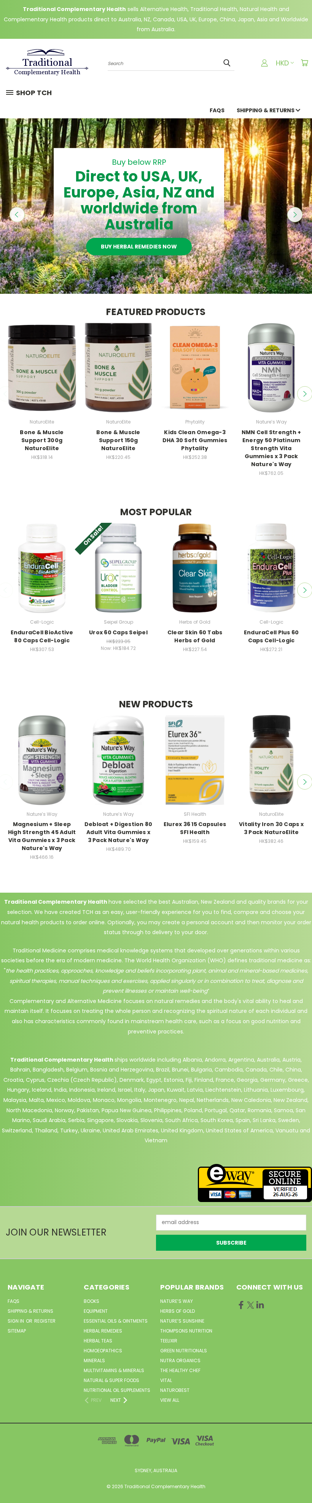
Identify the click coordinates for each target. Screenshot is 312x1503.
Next (294, 214)
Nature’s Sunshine (182, 1321)
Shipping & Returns (266, 110)
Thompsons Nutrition (186, 1331)
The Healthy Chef (180, 1370)
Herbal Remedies (103, 1331)
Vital (166, 1380)
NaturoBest (174, 1390)
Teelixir (168, 1340)
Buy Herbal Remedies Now (139, 246)
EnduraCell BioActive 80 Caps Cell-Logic (42, 636)
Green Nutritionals (183, 1350)
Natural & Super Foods (111, 1380)
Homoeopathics (103, 1350)
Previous (17, 214)
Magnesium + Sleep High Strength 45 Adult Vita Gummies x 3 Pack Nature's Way (42, 836)
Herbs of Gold (177, 1311)
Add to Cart (42, 374)
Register (45, 1321)
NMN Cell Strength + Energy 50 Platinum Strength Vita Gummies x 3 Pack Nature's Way (271, 448)
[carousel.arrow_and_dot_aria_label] (151, 280)
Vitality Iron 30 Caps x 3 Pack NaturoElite (271, 828)
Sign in (16, 1321)
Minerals (94, 1360)
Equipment (96, 1311)
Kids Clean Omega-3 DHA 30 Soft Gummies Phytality (195, 440)
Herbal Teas (98, 1340)
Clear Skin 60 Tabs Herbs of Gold (195, 636)
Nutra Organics (180, 1360)
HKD (282, 63)
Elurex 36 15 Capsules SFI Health (195, 828)
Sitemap (17, 1331)
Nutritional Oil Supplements (117, 1390)
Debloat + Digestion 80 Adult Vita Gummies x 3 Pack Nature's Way (118, 832)
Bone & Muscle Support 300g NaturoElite (42, 440)
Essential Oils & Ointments (116, 1321)
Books (91, 1301)
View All (169, 1400)
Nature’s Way (176, 1301)
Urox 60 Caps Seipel (118, 632)
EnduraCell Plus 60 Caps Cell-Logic (271, 636)
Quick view (42, 360)
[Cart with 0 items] (304, 63)
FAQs (217, 110)
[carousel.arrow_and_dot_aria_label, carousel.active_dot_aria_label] (161, 280)
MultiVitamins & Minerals (114, 1370)
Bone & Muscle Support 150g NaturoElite (118, 440)
